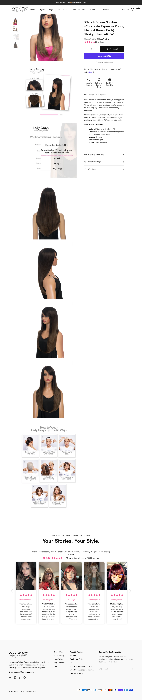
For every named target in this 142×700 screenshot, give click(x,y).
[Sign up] (132, 669)
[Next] (15, 51)
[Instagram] (15, 677)
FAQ (71, 663)
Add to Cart (112, 49)
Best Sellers (62, 9)
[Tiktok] (20, 677)
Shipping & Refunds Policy (81, 666)
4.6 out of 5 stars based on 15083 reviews (82, 558)
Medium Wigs (59, 655)
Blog (55, 666)
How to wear (101, 95)
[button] (12, 590)
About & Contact (77, 652)
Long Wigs (58, 659)
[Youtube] (10, 677)
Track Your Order (79, 9)
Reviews (106, 9)
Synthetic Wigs (46, 9)
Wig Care (91, 169)
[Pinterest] (25, 677)
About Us (94, 9)
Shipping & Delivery (95, 154)
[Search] (132, 9)
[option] (15, 22)
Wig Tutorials (59, 663)
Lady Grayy (18, 691)
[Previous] (15, 15)
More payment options (104, 62)
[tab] (90, 94)
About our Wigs (94, 162)
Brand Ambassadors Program (82, 670)
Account (125, 9)
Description (89, 95)
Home (32, 9)
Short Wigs (58, 652)
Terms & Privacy (76, 673)
